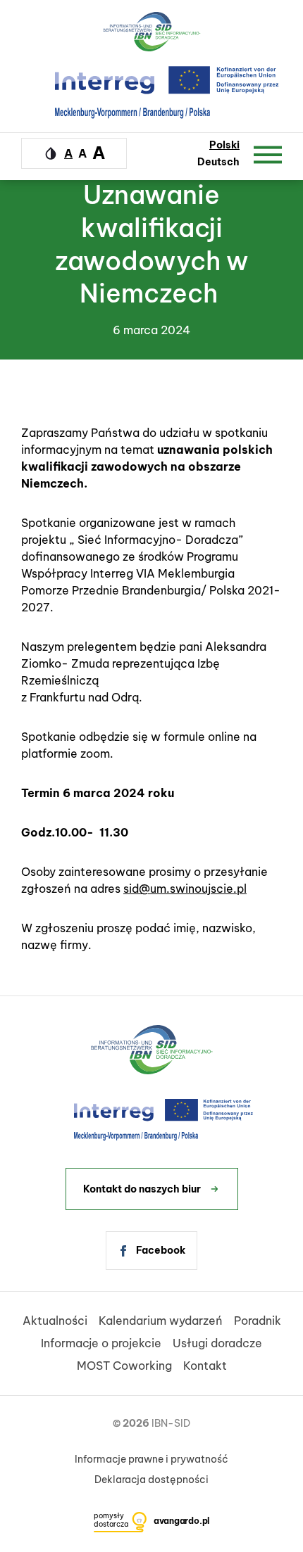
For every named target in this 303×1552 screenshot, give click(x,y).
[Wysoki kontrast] (50, 153)
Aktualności (55, 1321)
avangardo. (181, 1520)
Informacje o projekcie (101, 1343)
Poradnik (257, 1321)
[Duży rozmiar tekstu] (98, 153)
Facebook (160, 1250)
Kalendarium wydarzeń (161, 1321)
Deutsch (218, 161)
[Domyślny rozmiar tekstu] (68, 153)
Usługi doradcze (217, 1343)
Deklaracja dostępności (151, 1479)
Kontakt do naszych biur (142, 1189)
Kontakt (205, 1366)
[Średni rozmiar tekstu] (82, 153)
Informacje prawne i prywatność (151, 1459)
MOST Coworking (124, 1366)
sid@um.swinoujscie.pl (185, 889)
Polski (224, 145)
